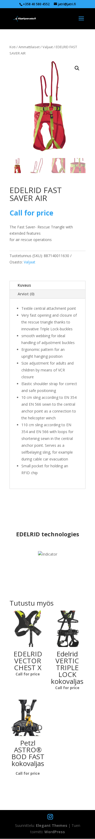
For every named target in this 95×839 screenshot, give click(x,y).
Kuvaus (24, 285)
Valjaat (47, 47)
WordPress (54, 831)
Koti (13, 47)
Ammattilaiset (29, 47)
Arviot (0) (26, 293)
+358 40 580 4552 (36, 4)
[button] (77, 68)
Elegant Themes (51, 825)
